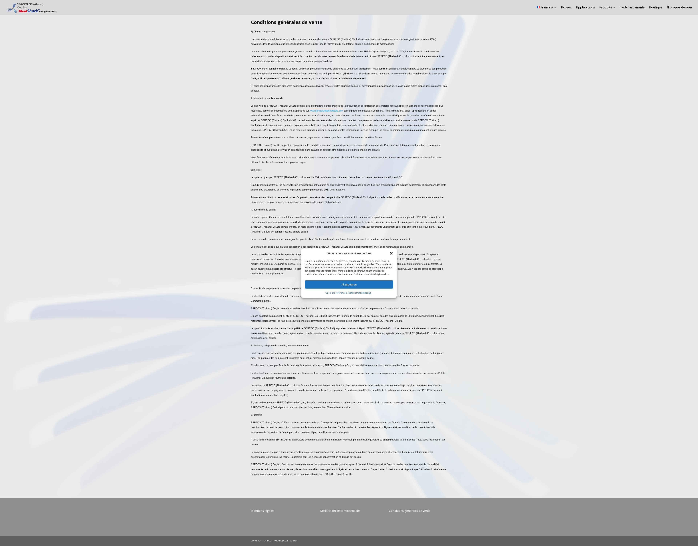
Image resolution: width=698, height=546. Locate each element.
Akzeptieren (349, 284)
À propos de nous (679, 7)
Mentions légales (262, 511)
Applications (585, 7)
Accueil (566, 7)
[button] (391, 253)
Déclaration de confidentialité (340, 511)
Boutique (655, 7)
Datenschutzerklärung (359, 292)
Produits (605, 7)
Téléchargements (632, 7)
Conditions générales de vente (409, 511)
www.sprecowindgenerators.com (326, 110)
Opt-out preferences (336, 292)
